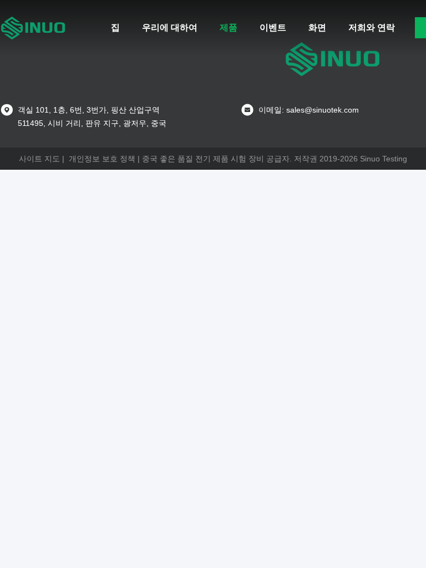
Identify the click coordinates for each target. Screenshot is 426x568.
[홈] (33, 27)
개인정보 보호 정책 (102, 158)
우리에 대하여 (169, 27)
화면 (317, 27)
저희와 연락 (371, 27)
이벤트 (273, 27)
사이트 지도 (39, 158)
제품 (228, 27)
